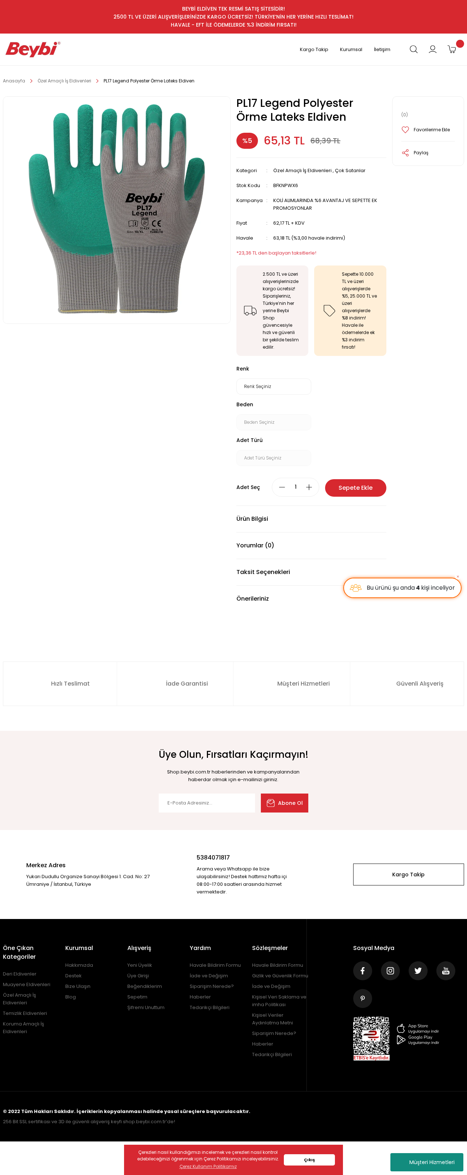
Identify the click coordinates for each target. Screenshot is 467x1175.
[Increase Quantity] (309, 487)
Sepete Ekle (356, 488)
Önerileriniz (252, 598)
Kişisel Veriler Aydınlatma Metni (272, 1019)
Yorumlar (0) (255, 545)
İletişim (382, 49)
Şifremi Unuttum (146, 1007)
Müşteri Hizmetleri (432, 1162)
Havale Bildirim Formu (215, 965)
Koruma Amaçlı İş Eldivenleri (23, 1027)
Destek (73, 975)
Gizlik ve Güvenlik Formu (280, 975)
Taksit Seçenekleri (263, 572)
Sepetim (137, 996)
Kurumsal (351, 49)
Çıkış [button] (309, 1160)
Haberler (200, 996)
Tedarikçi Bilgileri (209, 1007)
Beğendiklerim (144, 986)
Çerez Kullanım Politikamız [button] (208, 1166)
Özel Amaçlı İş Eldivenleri (302, 170)
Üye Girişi (138, 975)
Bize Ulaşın (77, 986)
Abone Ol (290, 803)
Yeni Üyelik (139, 965)
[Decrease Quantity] (282, 487)
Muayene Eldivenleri (26, 984)
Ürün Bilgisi (252, 519)
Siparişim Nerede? (212, 986)
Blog (70, 996)
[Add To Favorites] (428, 130)
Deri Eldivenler (19, 973)
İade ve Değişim (209, 975)
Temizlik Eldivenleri (25, 1013)
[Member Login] (432, 49)
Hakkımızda (79, 965)
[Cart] (451, 49)
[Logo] (33, 49)
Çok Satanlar (350, 170)
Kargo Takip (314, 49)
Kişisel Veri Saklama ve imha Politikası (279, 1000)
